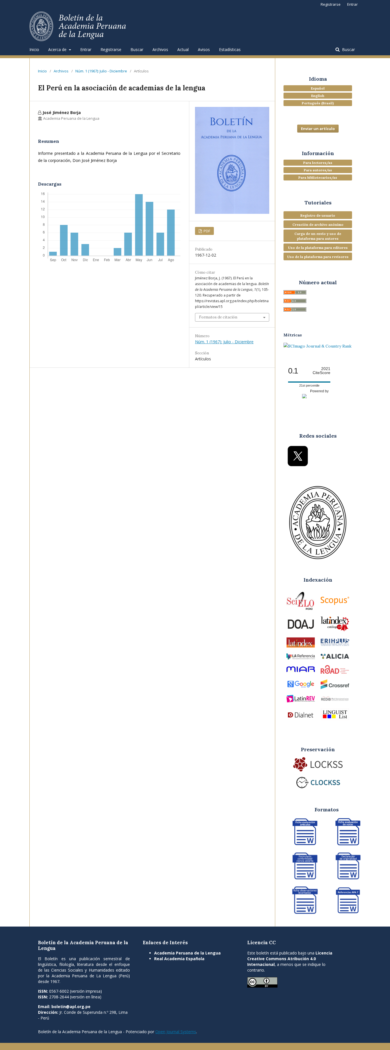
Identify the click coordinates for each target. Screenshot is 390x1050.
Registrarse (110, 49)
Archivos (160, 49)
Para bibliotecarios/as (317, 177)
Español (318, 88)
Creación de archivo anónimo (317, 224)
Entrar (85, 49)
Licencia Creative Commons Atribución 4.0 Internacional (289, 958)
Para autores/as (318, 170)
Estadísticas (230, 49)
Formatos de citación (218, 317)
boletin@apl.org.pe (71, 1006)
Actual (183, 49)
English (317, 96)
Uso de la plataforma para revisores (318, 257)
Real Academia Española (179, 958)
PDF (206, 230)
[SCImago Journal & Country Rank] (317, 346)
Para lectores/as (317, 163)
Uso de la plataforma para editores (318, 247)
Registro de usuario (317, 215)
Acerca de (58, 49)
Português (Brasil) (318, 103)
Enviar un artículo (318, 128)
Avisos (204, 49)
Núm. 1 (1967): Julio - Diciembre (101, 71)
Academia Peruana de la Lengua (187, 953)
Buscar (136, 49)
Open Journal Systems (175, 1031)
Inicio (34, 49)
